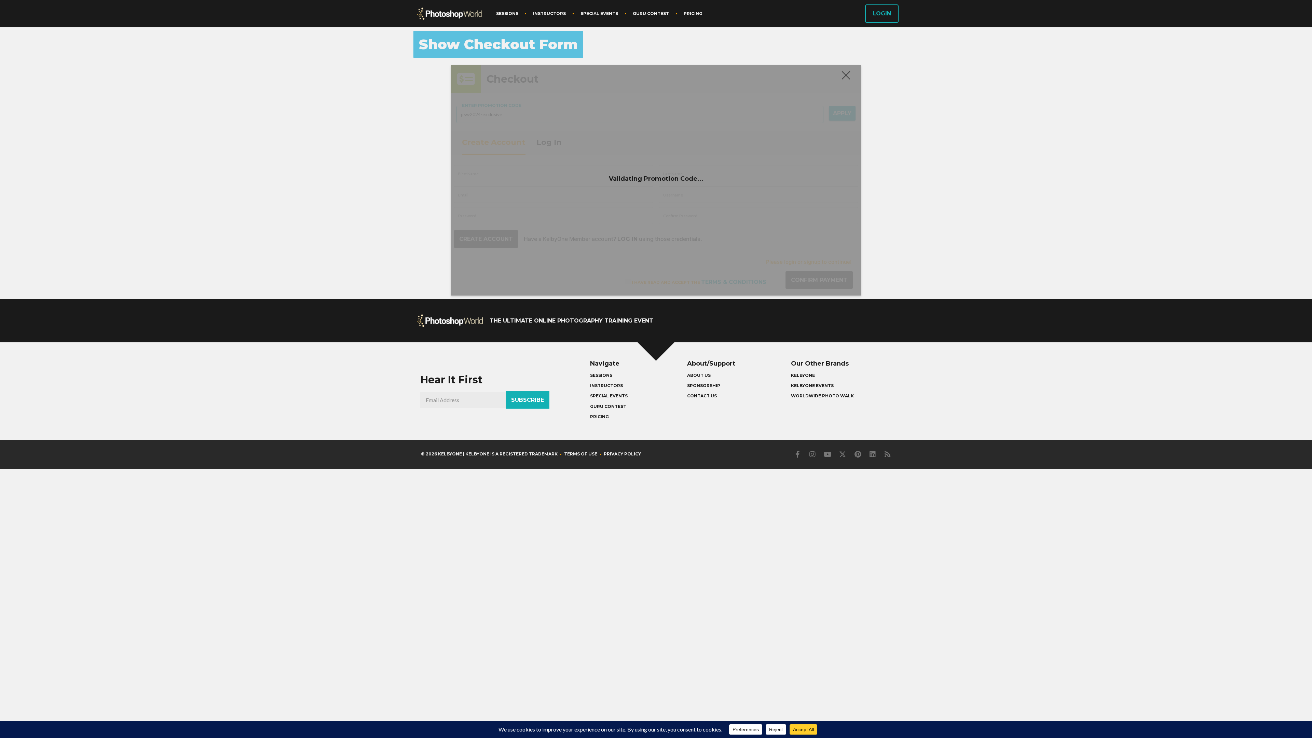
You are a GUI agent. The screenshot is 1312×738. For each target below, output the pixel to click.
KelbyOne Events (812, 385)
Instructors (549, 13)
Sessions (507, 13)
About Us (699, 375)
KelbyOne (803, 375)
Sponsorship (703, 385)
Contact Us (702, 395)
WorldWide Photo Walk (822, 395)
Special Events (599, 13)
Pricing (693, 13)
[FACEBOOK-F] (797, 454)
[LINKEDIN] (872, 454)
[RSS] (887, 454)
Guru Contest (651, 13)
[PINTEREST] (857, 454)
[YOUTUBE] (827, 454)
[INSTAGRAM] (812, 454)
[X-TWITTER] (842, 454)
